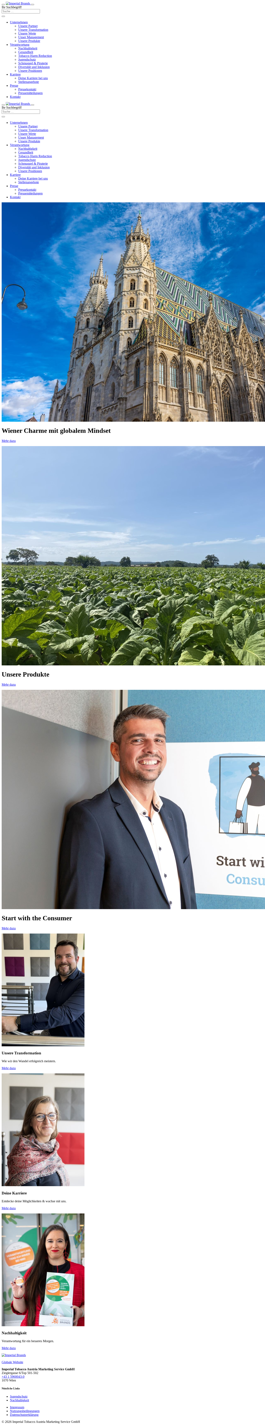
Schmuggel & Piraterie (33, 63)
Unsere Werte (27, 33)
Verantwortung (19, 44)
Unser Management (31, 37)
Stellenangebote (28, 82)
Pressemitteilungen (30, 93)
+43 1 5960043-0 (13, 1376)
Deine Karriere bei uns (33, 78)
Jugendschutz (27, 59)
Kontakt (15, 96)
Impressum (17, 1407)
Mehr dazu (9, 441)
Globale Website (12, 1362)
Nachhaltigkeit (27, 48)
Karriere (15, 74)
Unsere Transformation (33, 29)
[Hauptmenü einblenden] (3, 4)
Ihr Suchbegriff (12, 7)
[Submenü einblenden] (3, 105)
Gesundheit (25, 52)
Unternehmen (19, 22)
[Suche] (3, 16)
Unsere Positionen (30, 70)
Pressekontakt (27, 89)
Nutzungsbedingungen (25, 1411)
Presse (14, 85)
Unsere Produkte (29, 41)
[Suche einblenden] (32, 4)
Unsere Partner (28, 26)
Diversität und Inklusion (34, 67)
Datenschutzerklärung (24, 1414)
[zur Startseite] (18, 3)
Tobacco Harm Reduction (35, 56)
